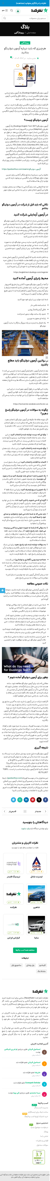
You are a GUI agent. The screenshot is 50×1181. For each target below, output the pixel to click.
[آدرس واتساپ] (19, 799)
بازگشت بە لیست (25, 811)
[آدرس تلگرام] (13, 799)
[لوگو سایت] (39, 10)
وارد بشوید (25, 828)
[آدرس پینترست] (32, 799)
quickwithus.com (15, 778)
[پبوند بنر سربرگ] (25, 3)
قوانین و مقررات (42, 1140)
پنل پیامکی (30, 965)
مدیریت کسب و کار (40, 1107)
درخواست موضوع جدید (39, 1127)
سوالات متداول (42, 1145)
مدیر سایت (31, 58)
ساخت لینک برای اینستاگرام (38, 1112)
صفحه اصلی (31, 32)
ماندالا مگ (42, 971)
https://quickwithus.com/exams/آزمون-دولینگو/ (21, 169)
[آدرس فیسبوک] (45, 799)
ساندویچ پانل (16, 965)
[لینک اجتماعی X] (39, 799)
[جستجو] (11, 10)
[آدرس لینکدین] (26, 799)
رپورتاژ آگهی (19, 32)
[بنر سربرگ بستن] (3, 3)
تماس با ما (44, 1136)
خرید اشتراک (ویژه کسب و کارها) (35, 1116)
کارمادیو (42, 965)
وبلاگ (46, 1132)
